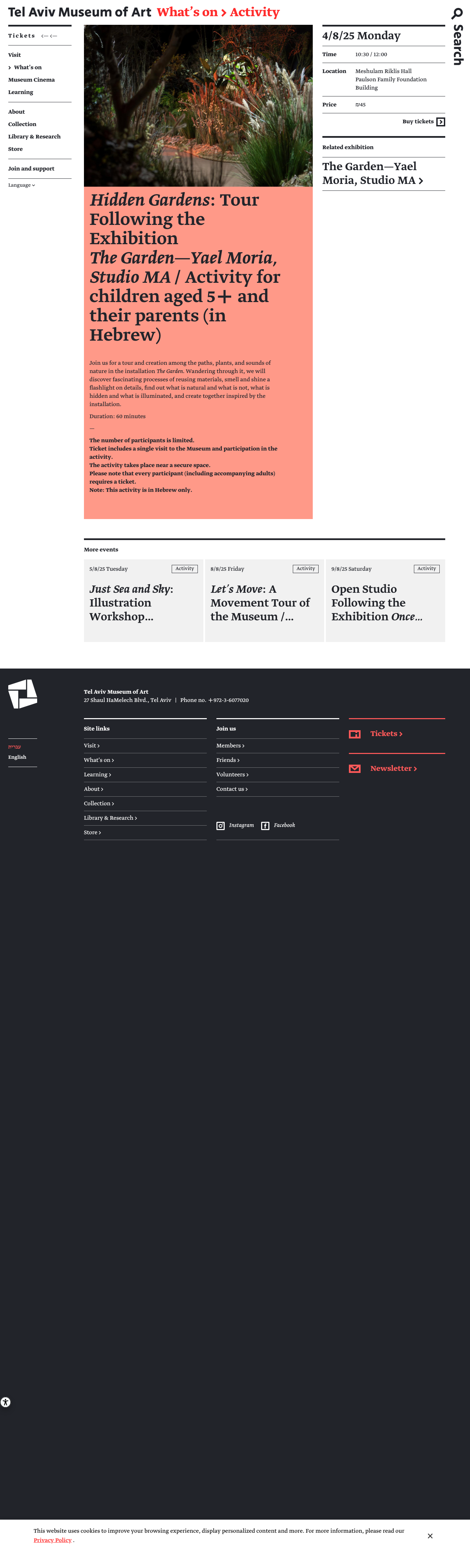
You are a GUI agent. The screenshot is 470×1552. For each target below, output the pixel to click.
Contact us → (232, 789)
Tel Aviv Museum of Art (79, 12)
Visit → (92, 746)
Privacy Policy (53, 1540)
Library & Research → (110, 818)
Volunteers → (232, 775)
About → (94, 789)
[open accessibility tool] (5, 1402)
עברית (14, 747)
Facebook (284, 825)
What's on (187, 12)
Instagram (241, 825)
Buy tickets (419, 121)
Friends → (228, 760)
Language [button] (21, 185)
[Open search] (457, 34)
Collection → (99, 803)
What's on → (99, 760)
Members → (230, 746)
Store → (92, 832)
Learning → (97, 775)
